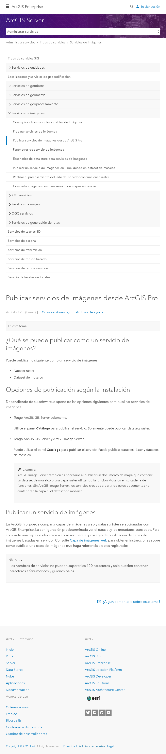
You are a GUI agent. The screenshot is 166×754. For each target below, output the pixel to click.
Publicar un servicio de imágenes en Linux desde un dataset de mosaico (64, 168)
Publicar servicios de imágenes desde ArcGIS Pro (47, 140)
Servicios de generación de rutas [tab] (36, 222)
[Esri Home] (93, 698)
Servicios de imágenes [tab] (28, 113)
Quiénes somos (17, 707)
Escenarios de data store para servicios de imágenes (50, 159)
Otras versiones (53, 312)
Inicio (10, 650)
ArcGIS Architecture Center (105, 690)
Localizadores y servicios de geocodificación (39, 77)
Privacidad (70, 746)
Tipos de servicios (52, 42)
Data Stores (14, 670)
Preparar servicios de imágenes (35, 131)
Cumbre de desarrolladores (26, 734)
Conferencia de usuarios (24, 727)
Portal (10, 656)
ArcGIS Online (95, 650)
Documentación (17, 690)
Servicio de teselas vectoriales (29, 277)
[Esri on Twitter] (88, 713)
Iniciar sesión (150, 7)
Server (10, 663)
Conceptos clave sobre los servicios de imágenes (48, 122)
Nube (10, 676)
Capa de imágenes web (88, 540)
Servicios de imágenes (86, 42)
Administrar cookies (92, 746)
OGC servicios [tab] (22, 213)
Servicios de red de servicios (28, 268)
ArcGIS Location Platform (103, 670)
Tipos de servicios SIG (23, 58)
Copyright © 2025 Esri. (21, 746)
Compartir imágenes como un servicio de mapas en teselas (54, 186)
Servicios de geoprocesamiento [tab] (35, 104)
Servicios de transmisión (25, 250)
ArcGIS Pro (93, 656)
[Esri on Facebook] (95, 713)
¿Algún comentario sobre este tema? (131, 602)
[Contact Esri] (108, 713)
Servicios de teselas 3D (24, 231)
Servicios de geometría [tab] (29, 95)
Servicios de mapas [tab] (26, 204)
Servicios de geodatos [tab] (28, 86)
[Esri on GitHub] (102, 713)
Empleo (11, 714)
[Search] (132, 6)
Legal (110, 746)
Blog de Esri (14, 720)
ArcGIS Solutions (97, 683)
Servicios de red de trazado (27, 259)
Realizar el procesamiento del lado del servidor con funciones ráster (61, 177)
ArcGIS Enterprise (27, 6)
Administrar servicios (20, 42)
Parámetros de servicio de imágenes (38, 149)
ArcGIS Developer (98, 676)
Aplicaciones (15, 683)
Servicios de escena (22, 241)
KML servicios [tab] (22, 195)
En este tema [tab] (17, 326)
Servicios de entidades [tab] (28, 67)
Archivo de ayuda (89, 312)
